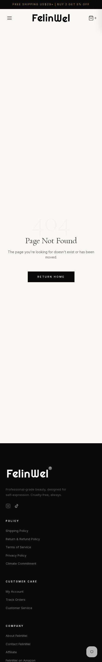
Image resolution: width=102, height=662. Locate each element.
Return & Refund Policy (23, 539)
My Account (14, 591)
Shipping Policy (17, 531)
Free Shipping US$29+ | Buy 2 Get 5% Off (51, 4)
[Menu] (9, 18)
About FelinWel (16, 636)
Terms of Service (18, 547)
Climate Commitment (21, 563)
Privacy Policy (16, 555)
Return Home (51, 276)
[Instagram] (8, 506)
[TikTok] (16, 506)
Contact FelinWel (18, 644)
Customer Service (19, 608)
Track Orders (15, 599)
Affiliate (11, 652)
